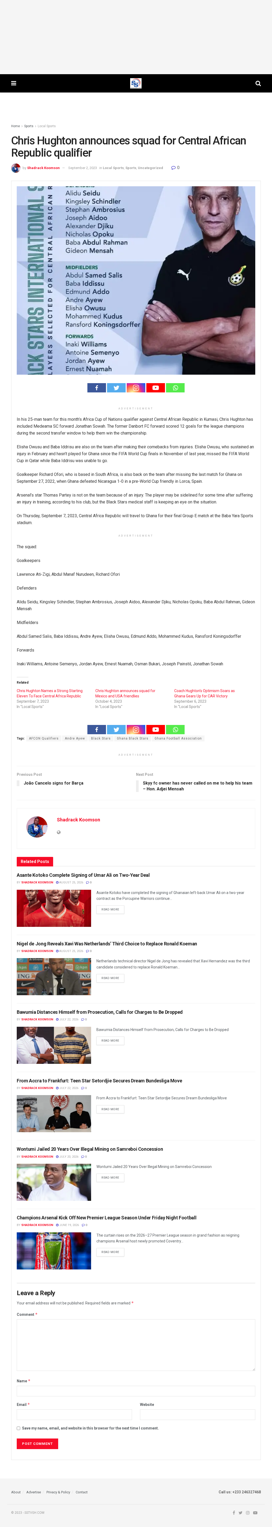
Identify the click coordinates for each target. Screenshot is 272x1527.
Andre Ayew (75, 738)
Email (23, 1404)
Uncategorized (150, 168)
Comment (27, 1314)
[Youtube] (155, 387)
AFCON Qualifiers (44, 738)
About (16, 1492)
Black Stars (101, 738)
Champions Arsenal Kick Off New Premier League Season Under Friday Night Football (106, 1217)
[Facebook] (96, 387)
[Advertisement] (136, 37)
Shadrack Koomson (43, 168)
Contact (82, 1492)
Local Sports (47, 126)
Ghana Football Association (178, 738)
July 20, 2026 (68, 1156)
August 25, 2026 (70, 882)
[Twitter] (116, 387)
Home (15, 126)
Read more (110, 909)
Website (147, 1404)
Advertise (33, 1492)
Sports (28, 126)
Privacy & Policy (58, 1492)
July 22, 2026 (68, 1019)
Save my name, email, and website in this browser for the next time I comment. (90, 1428)
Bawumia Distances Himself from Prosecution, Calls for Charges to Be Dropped (100, 1012)
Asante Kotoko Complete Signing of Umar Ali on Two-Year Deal (83, 875)
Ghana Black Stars (132, 738)
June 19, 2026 (68, 1225)
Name (24, 1380)
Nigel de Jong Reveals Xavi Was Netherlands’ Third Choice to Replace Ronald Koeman (107, 943)
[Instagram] (136, 387)
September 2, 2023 (82, 168)
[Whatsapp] (175, 387)
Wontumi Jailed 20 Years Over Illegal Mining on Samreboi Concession (90, 1149)
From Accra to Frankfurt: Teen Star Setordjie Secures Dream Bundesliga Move (99, 1080)
